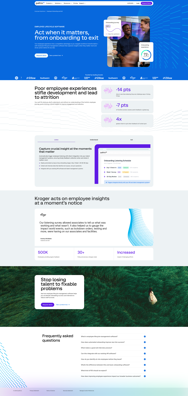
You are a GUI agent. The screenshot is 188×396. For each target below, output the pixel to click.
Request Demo (146, 3)
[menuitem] (50, 3)
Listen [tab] (56, 140)
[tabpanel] (94, 164)
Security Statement (68, 390)
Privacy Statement (34, 390)
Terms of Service (50, 390)
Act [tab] (131, 140)
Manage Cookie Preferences (87, 390)
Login (137, 3)
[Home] (40, 3)
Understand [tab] (94, 140)
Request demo (41, 55)
